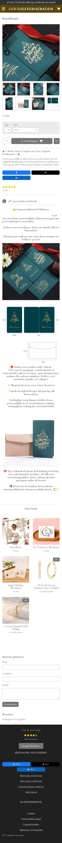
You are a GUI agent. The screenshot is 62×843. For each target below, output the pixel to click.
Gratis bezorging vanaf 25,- (31, 786)
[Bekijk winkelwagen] (58, 9)
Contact (31, 813)
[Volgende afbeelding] (55, 53)
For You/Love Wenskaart (46, 547)
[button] (9, 89)
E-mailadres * (7, 673)
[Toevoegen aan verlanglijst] (57, 141)
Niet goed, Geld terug (31, 781)
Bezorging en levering (31, 775)
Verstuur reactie (10, 704)
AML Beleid (31, 792)
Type (6, 125)
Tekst (15, 125)
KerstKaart (15, 547)
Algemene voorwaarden (31, 829)
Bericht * (5, 685)
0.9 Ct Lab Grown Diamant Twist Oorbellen (46, 587)
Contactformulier (31, 824)
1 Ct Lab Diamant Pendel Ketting (16, 628)
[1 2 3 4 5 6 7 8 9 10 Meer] (6, 141)
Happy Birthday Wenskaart (16, 587)
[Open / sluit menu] (3, 9)
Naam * (5, 662)
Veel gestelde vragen (31, 818)
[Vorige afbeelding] (7, 53)
